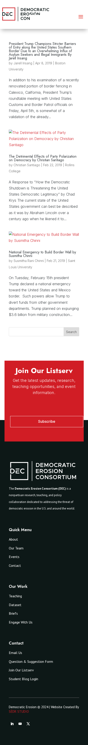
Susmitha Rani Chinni (29, 261)
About (13, 539)
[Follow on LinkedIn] (12, 724)
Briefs (13, 613)
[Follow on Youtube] (20, 724)
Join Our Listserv (21, 670)
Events (14, 556)
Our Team (16, 548)
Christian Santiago (27, 165)
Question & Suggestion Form (31, 661)
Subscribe (46, 421)
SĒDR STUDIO (19, 711)
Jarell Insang (23, 63)
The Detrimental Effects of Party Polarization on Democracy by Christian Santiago (42, 158)
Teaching (15, 596)
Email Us (15, 652)
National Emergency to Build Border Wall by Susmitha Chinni (42, 254)
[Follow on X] (28, 724)
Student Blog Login (23, 679)
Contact (15, 565)
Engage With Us (20, 622)
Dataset (15, 605)
